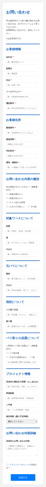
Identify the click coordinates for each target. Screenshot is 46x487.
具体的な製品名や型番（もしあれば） (22, 381)
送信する (23, 477)
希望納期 (10, 393)
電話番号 (10, 103)
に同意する (21, 466)
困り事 (9, 321)
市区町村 (10, 150)
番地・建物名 (12, 162)
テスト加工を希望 (17, 202)
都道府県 (10, 139)
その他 (33, 206)
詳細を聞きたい (16, 194)
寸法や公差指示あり (18, 357)
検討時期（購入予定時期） (18, 416)
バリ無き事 (14, 353)
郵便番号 (10, 127)
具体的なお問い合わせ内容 (18, 441)
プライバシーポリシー (19, 464)
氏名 (8, 80)
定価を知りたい (16, 198)
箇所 (8, 273)
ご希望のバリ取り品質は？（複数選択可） (22, 347)
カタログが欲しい (17, 206)
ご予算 (9, 404)
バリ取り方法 (12, 309)
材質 (8, 226)
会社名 (9, 57)
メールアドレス (13, 91)
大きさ (9, 249)
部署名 (9, 68)
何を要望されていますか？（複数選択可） (22, 188)
